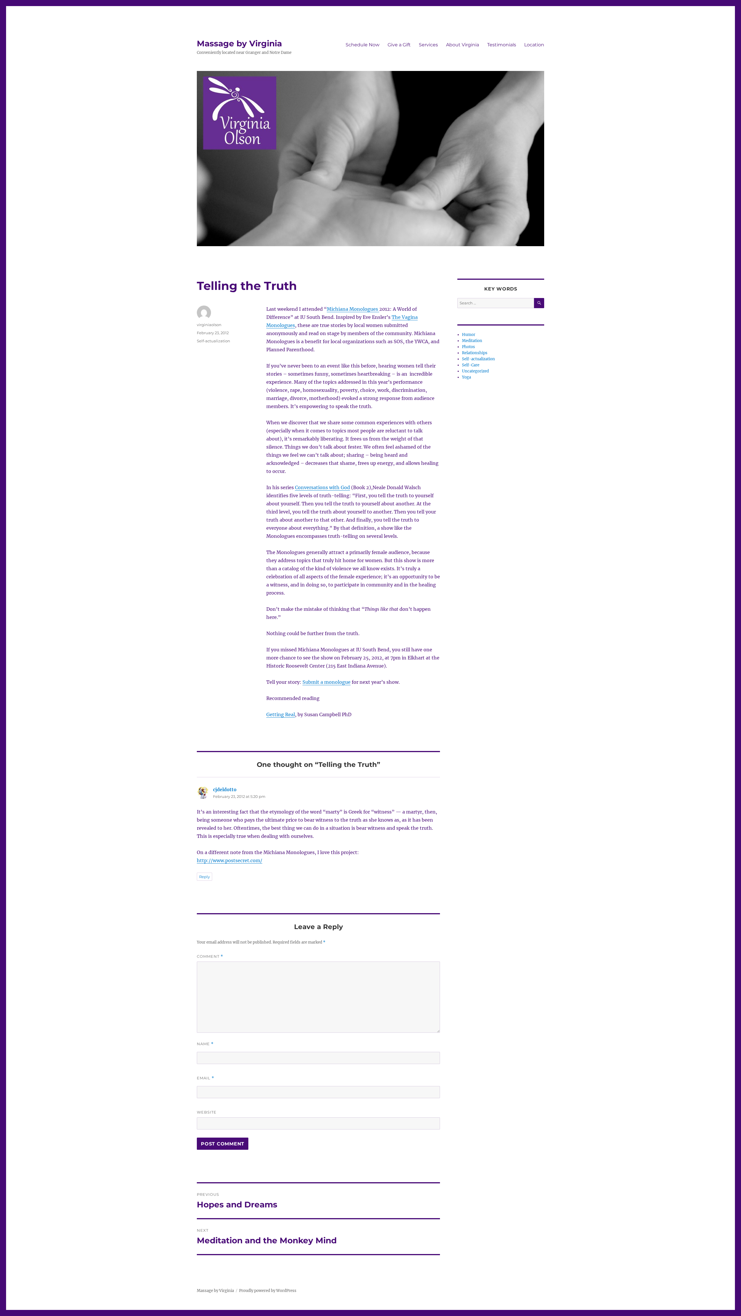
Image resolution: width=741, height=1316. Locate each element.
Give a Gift (399, 44)
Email (205, 1078)
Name (205, 1043)
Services (428, 44)
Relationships (474, 352)
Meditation (472, 340)
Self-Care (470, 365)
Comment (210, 956)
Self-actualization (213, 341)
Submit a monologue (326, 682)
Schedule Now (362, 44)
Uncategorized (475, 371)
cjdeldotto (224, 789)
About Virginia (462, 44)
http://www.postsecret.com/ (229, 860)
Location (534, 44)
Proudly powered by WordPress (267, 1290)
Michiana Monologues (353, 309)
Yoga (466, 377)
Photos (468, 346)
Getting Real (280, 714)
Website (207, 1112)
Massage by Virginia (239, 43)
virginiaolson (209, 324)
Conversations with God (322, 487)
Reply (204, 876)
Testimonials (501, 44)
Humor (468, 334)
